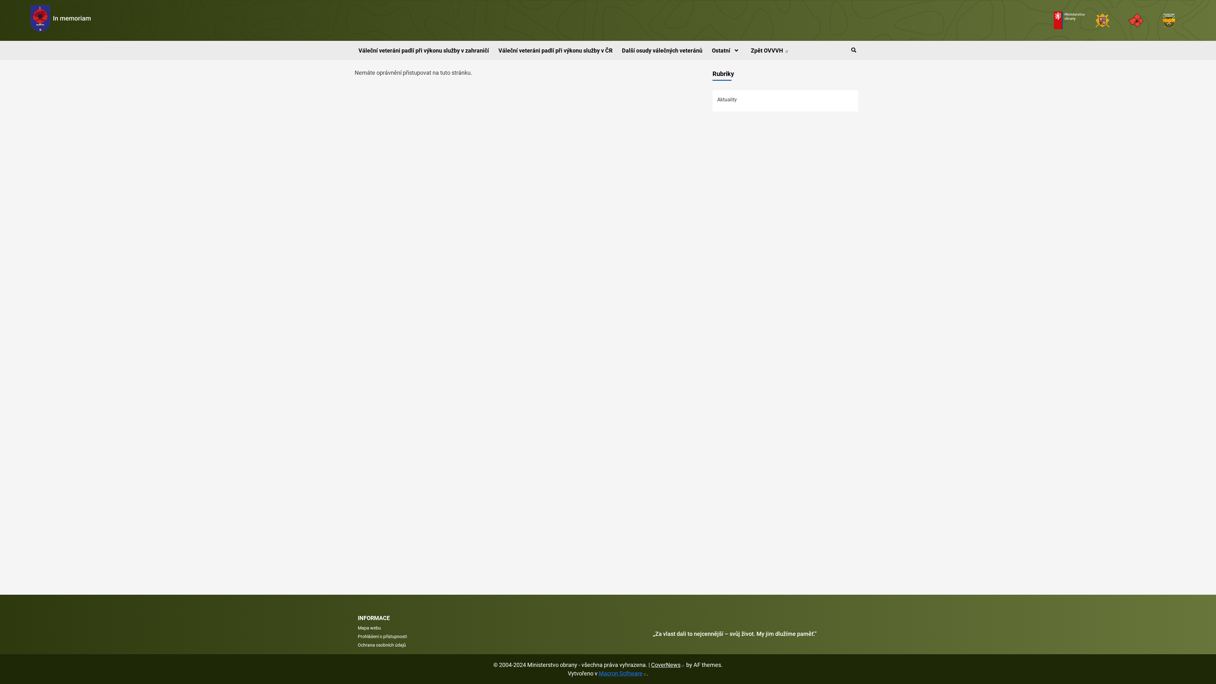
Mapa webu (369, 627)
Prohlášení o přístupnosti (382, 636)
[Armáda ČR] (1102, 20)
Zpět (767, 50)
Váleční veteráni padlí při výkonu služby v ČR (555, 50)
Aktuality (727, 100)
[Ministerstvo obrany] (1069, 20)
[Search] (854, 50)
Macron (621, 673)
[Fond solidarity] (1169, 20)
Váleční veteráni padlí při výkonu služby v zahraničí (423, 50)
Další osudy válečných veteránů (662, 50)
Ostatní (722, 50)
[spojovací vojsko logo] (60, 20)
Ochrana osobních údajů (382, 645)
